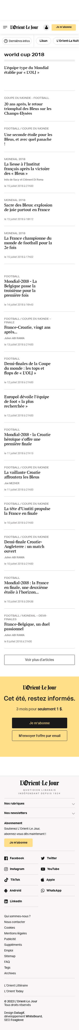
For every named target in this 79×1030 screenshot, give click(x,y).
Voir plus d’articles (39, 660)
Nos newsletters (15, 813)
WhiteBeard (34, 1016)
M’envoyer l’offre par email (39, 736)
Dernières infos (19, 41)
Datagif (19, 1012)
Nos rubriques (14, 803)
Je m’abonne (39, 723)
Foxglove (17, 1020)
